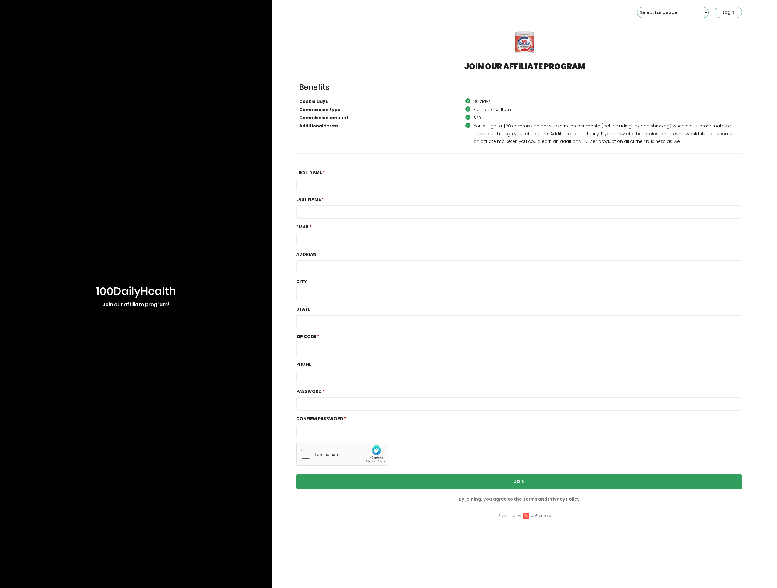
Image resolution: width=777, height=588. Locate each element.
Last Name (308, 199)
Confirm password (319, 419)
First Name (309, 172)
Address (306, 254)
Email (302, 227)
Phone (303, 364)
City (301, 282)
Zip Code (306, 336)
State (303, 309)
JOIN (519, 481)
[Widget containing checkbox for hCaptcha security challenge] (342, 454)
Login (728, 12)
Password (309, 391)
